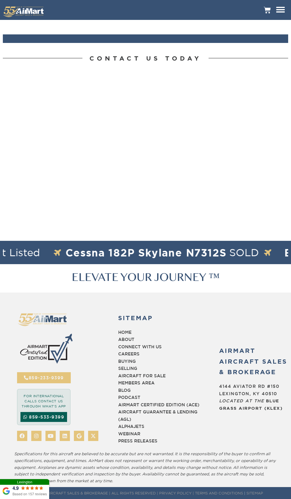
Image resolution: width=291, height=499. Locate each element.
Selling (127, 368)
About (126, 339)
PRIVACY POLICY (175, 493)
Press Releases (137, 440)
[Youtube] (50, 436)
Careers (129, 353)
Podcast (129, 397)
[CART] (267, 10)
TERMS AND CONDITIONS (219, 493)
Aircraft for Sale (142, 375)
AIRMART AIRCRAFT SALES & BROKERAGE (68, 493)
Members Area (136, 382)
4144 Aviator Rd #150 (249, 386)
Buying (127, 361)
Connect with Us (140, 346)
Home (125, 332)
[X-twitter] (93, 436)
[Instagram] (36, 436)
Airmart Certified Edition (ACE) (158, 404)
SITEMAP (254, 493)
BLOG (124, 390)
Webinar (129, 433)
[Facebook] (22, 436)
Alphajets (131, 426)
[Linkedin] (65, 436)
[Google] (79, 436)
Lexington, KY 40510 (248, 393)
